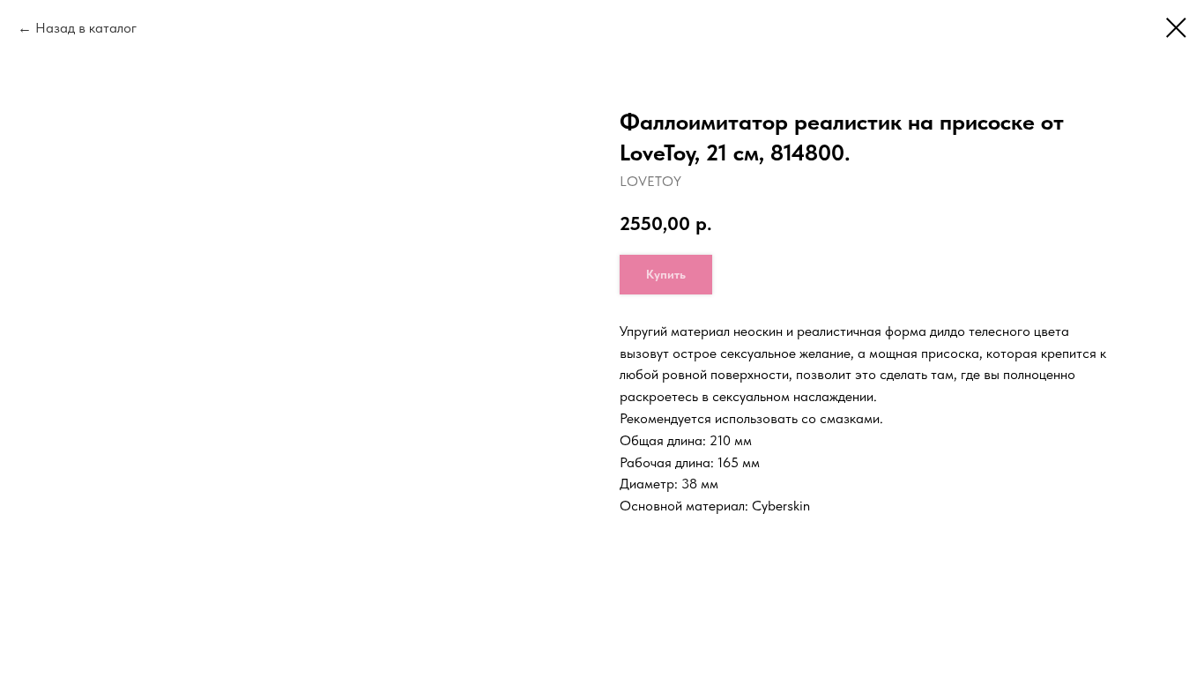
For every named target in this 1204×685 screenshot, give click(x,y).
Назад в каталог (86, 27)
